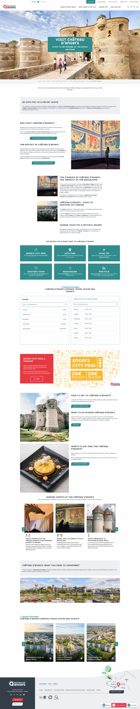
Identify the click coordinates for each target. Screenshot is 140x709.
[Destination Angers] (9, 6)
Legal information (90, 690)
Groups (41, 690)
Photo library (43, 684)
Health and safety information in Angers (75, 690)
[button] (128, 7)
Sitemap (98, 690)
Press (49, 684)
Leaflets (55, 684)
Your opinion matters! (59, 690)
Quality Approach (48, 690)
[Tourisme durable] (131, 7)
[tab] (43, 305)
